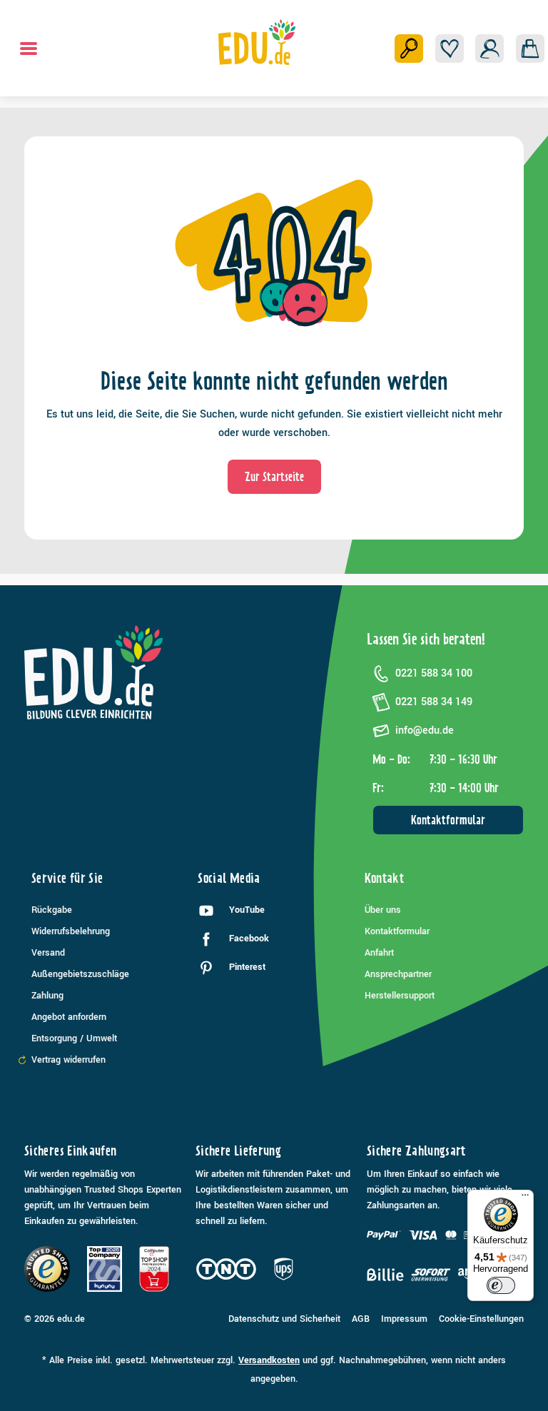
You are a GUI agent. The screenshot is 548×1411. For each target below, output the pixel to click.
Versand (48, 952)
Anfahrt (379, 952)
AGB (361, 1319)
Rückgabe (51, 910)
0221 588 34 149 (433, 701)
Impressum (404, 1319)
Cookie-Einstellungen (481, 1319)
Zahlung (47, 995)
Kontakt (385, 878)
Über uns (383, 910)
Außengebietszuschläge (80, 974)
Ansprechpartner (398, 974)
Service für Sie (67, 878)
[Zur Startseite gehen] (257, 42)
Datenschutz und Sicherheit (284, 1319)
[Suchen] (409, 49)
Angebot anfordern (68, 1017)
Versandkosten (269, 1360)
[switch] (501, 1285)
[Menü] (28, 48)
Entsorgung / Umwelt (74, 1038)
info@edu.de (424, 730)
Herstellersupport (400, 995)
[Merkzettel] (450, 48)
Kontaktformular (448, 820)
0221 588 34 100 (433, 673)
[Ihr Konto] (489, 48)
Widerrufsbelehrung (70, 931)
